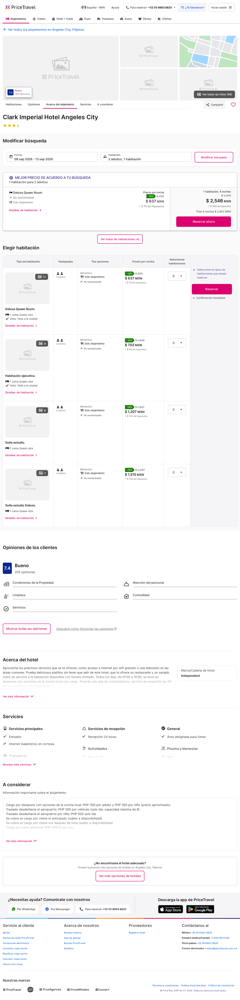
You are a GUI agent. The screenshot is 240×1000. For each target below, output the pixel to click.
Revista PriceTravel (75, 943)
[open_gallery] (60, 68)
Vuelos (41, 18)
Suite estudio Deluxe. (20, 505)
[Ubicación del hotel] (208, 51)
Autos (128, 18)
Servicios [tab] (85, 104)
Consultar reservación (15, 948)
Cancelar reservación (15, 959)
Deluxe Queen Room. (20, 309)
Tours (87, 18)
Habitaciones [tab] (14, 104)
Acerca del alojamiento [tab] (60, 104)
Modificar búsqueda (214, 157)
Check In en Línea (12, 964)
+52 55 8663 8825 (207, 943)
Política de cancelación (221, 985)
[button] (52, 157)
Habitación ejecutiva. (20, 376)
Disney (147, 18)
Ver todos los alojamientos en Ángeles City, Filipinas (46, 29)
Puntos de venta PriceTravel (18, 937)
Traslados (108, 18)
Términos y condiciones (165, 985)
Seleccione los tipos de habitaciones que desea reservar (211, 273)
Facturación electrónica (16, 943)
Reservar (211, 289)
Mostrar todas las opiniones (26, 629)
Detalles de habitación (23, 210)
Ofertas (167, 18)
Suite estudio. (15, 442)
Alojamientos (18, 18)
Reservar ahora (204, 221)
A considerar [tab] (105, 104)
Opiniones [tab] (34, 104)
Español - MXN (96, 7)
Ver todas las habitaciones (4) (120, 239)
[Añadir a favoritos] (233, 105)
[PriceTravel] (23, 7)
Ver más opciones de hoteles (120, 876)
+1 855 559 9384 (220, 937)
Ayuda (115, 7)
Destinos (69, 948)
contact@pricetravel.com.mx (221, 948)
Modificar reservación (15, 953)
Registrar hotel (137, 932)
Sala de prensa (72, 937)
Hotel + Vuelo (64, 18)
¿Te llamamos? (194, 7)
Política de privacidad (193, 985)
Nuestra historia (73, 932)
